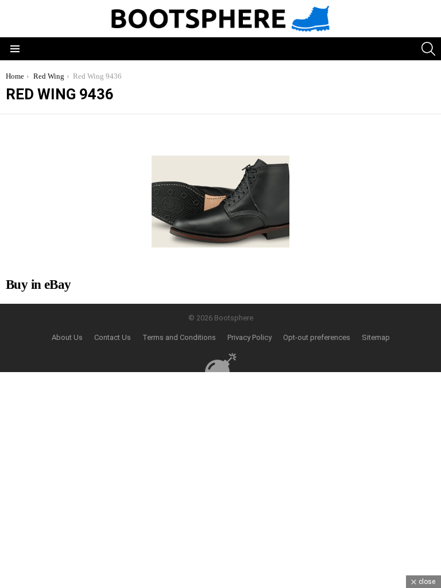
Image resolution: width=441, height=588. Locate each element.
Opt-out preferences (316, 337)
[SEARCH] (428, 48)
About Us (67, 337)
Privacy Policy (249, 337)
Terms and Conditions (179, 337)
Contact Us (112, 337)
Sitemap (376, 337)
